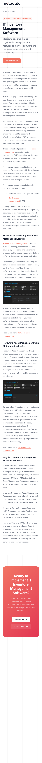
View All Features (21, 626)
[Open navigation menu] (37, 3)
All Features (10, 12)
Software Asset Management (15, 243)
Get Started (10, 61)
